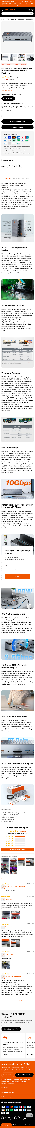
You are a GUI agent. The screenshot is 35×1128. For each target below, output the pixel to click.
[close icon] (31, 548)
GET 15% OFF (17, 576)
